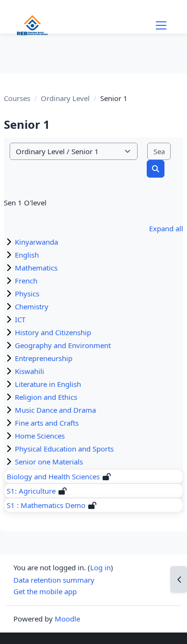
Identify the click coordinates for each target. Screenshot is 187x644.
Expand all (166, 228)
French (26, 280)
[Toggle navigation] (161, 25)
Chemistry (31, 306)
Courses (17, 98)
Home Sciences (40, 436)
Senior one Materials (49, 461)
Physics (27, 293)
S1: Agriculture (31, 491)
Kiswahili (29, 371)
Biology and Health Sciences (53, 476)
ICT (20, 319)
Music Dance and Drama (55, 410)
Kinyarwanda (36, 242)
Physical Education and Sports (64, 448)
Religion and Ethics (46, 397)
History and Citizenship (53, 332)
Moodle (67, 618)
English (27, 255)
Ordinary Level (65, 98)
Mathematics (36, 267)
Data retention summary (53, 580)
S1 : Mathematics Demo (46, 505)
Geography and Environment (63, 345)
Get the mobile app (45, 591)
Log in (100, 567)
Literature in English (48, 384)
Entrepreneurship (43, 358)
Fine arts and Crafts (47, 423)
